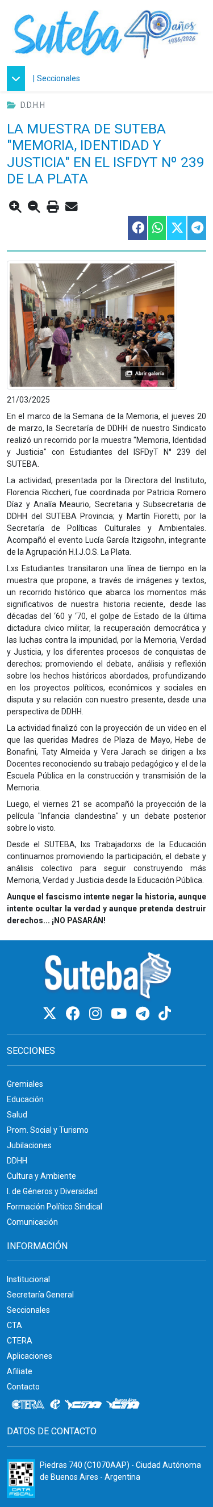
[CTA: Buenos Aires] (124, 1404)
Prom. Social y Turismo (48, 1130)
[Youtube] (120, 1014)
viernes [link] (56, 804)
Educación (25, 1099)
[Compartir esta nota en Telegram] (196, 228)
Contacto (23, 1386)
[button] (19, 78)
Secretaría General (40, 1294)
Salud (17, 1114)
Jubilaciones (29, 1145)
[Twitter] (51, 1014)
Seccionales (58, 78)
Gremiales (25, 1084)
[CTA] (83, 1404)
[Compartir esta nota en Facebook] (137, 228)
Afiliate (19, 1371)
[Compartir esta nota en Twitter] (176, 228)
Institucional (28, 1279)
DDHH (17, 1160)
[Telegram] (144, 1014)
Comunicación (32, 1221)
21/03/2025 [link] (28, 399)
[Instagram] (97, 1014)
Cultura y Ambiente (41, 1176)
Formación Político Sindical (54, 1206)
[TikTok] (164, 1014)
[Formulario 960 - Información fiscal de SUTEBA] (21, 1478)
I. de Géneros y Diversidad (52, 1191)
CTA (14, 1325)
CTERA (19, 1340)
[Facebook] (74, 1014)
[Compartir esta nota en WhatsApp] (156, 228)
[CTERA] (28, 1404)
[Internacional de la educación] (55, 1404)
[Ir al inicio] (106, 33)
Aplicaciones (29, 1356)
